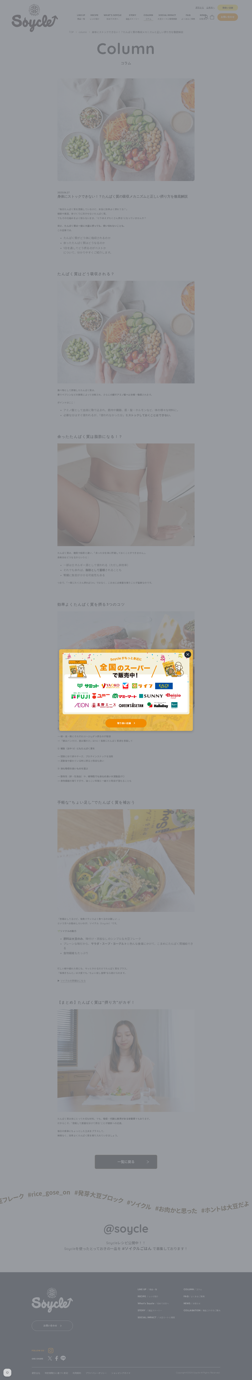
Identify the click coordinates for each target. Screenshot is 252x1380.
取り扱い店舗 (124, 723)
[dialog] (126, 690)
